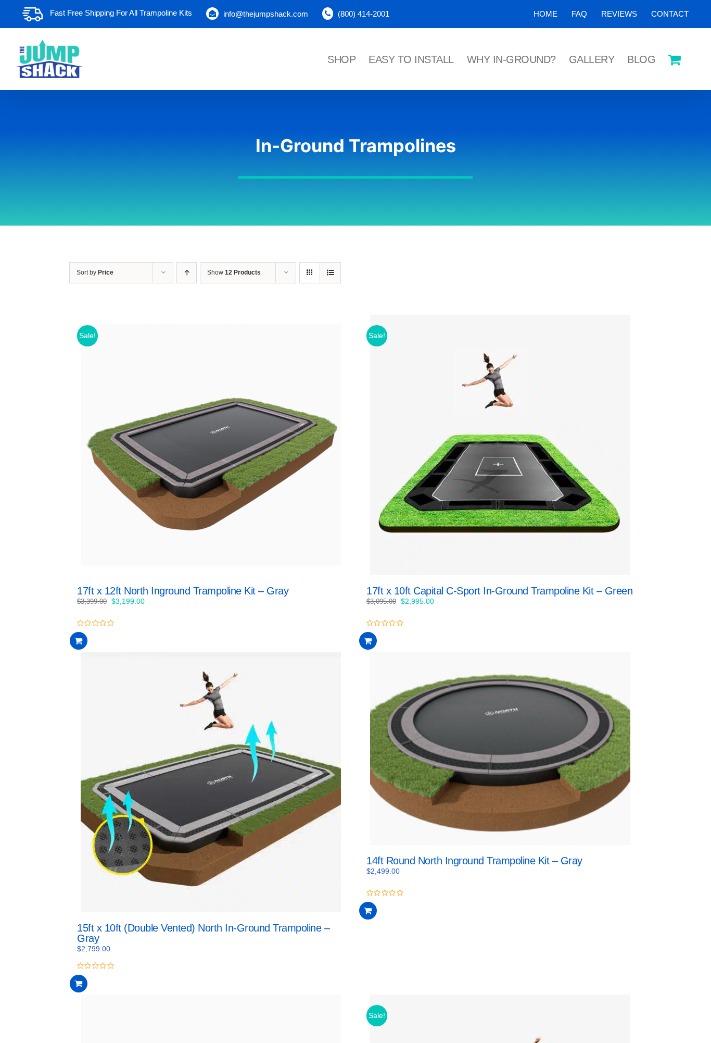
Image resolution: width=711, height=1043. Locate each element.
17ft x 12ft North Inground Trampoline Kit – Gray (182, 591)
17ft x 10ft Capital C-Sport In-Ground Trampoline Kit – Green (499, 591)
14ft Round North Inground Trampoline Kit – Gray (474, 860)
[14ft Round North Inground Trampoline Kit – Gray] (500, 748)
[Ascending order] (186, 272)
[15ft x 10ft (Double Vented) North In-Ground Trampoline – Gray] (210, 782)
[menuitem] (545, 14)
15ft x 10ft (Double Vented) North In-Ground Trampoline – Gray (203, 933)
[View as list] (330, 273)
